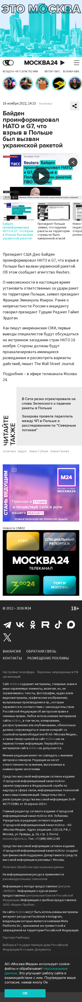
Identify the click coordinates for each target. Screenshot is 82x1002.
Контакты (12, 658)
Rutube (45, 624)
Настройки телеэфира (18, 672)
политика (9, 451)
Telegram (7, 624)
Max (71, 624)
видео (22, 451)
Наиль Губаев (38, 451)
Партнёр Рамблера (16, 937)
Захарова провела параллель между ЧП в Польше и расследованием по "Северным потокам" (49, 423)
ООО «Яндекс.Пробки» (19, 904)
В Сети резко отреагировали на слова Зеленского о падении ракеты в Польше (49, 403)
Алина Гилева (59, 451)
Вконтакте (20, 624)
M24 (28, 608)
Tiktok (58, 624)
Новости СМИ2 (14, 528)
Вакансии (12, 651)
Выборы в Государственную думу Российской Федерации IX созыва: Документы (35, 947)
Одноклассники (32, 624)
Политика (45, 103)
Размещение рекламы (48, 658)
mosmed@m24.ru (15, 839)
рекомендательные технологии (25, 879)
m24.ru (14, 684)
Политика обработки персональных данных (33, 867)
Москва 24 (41, 62)
